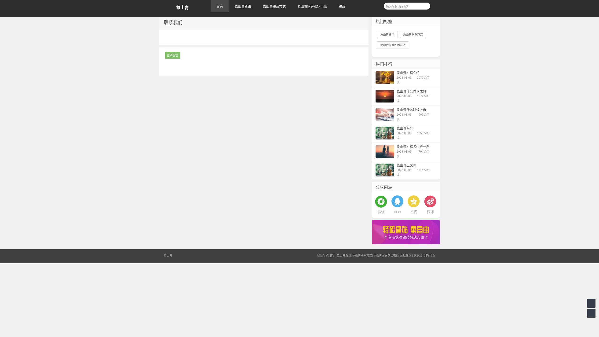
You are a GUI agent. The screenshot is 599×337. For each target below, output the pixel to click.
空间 (413, 211)
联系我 (417, 255)
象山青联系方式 (274, 6)
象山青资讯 (243, 6)
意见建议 (405, 255)
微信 (381, 211)
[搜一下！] (425, 5)
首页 (219, 6)
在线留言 (172, 55)
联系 (342, 6)
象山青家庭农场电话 (312, 6)
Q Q (397, 211)
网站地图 (429, 255)
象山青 (182, 8)
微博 (430, 211)
